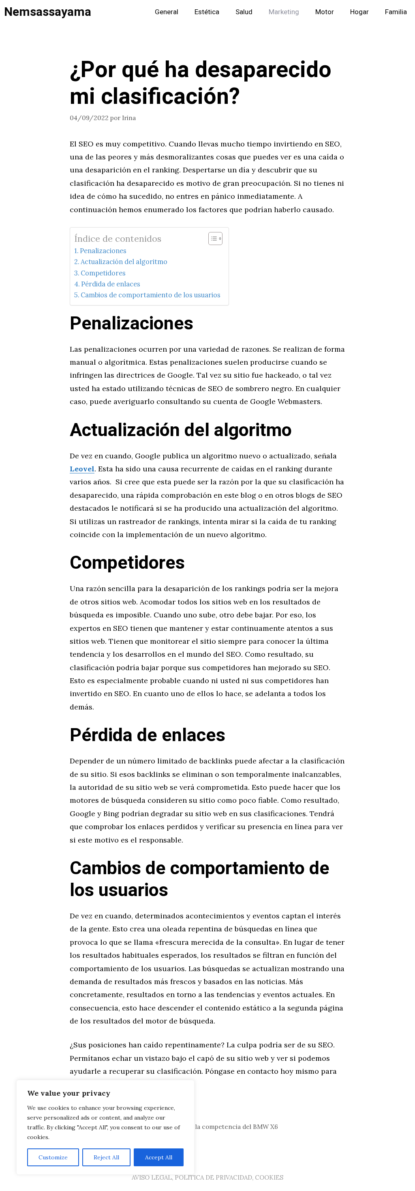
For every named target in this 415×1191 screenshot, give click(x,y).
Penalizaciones (103, 251)
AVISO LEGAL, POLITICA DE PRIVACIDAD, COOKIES (207, 1177)
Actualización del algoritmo (124, 262)
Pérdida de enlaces (110, 284)
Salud (243, 12)
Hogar (359, 12)
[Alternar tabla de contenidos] (211, 238)
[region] (105, 1127)
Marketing (284, 12)
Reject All (106, 1157)
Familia (396, 12)
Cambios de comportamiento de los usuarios (150, 295)
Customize (53, 1157)
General (166, 12)
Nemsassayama (47, 12)
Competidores (103, 273)
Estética (207, 12)
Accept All (158, 1157)
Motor (324, 12)
